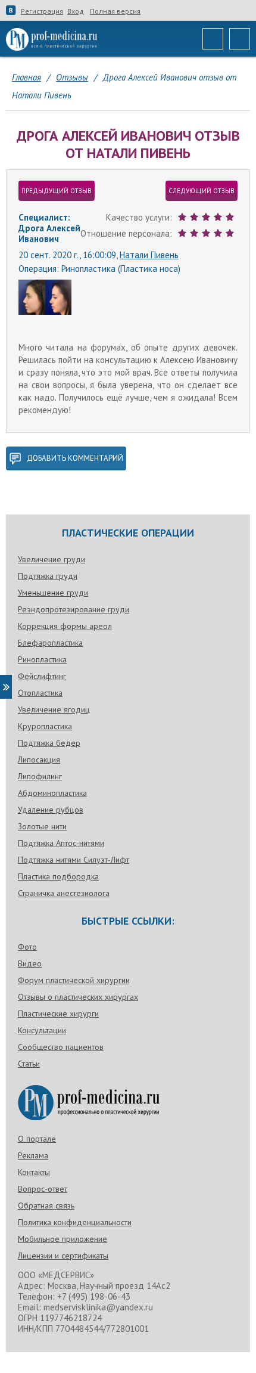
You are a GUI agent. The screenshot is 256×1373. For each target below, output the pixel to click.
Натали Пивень (149, 255)
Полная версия (115, 11)
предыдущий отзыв (56, 191)
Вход (75, 11)
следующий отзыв (201, 191)
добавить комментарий (75, 458)
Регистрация (42, 11)
